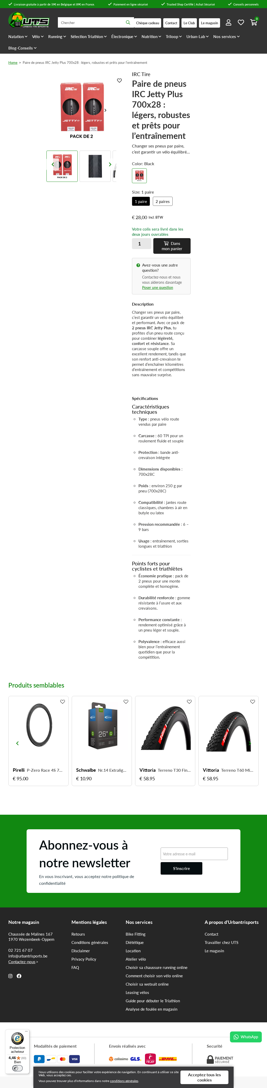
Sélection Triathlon (87, 36)
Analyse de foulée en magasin (151, 1009)
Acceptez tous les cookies (204, 1077)
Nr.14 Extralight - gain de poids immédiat (113, 770)
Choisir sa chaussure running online (156, 967)
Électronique (122, 36)
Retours (78, 934)
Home (12, 62)
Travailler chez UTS (221, 942)
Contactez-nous (21, 961)
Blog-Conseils (20, 48)
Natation (16, 36)
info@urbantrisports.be (27, 956)
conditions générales (124, 1081)
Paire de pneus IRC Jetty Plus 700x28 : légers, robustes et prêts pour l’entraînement (85, 62)
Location (133, 950)
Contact (211, 934)
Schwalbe (86, 769)
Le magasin (214, 950)
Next (107, 110)
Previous (52, 164)
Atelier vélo (136, 959)
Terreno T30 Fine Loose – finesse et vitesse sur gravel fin (174, 770)
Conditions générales (89, 942)
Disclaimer (80, 950)
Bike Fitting (135, 934)
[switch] (17, 1068)
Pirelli (19, 769)
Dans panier (172, 245)
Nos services (224, 36)
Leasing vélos (137, 992)
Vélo (36, 36)
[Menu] (26, 1032)
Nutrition (149, 36)
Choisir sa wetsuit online (147, 984)
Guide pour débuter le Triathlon (153, 1000)
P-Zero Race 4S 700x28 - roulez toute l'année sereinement (45, 770)
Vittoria (147, 769)
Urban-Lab (195, 36)
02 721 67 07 (20, 950)
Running (55, 36)
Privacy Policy (83, 959)
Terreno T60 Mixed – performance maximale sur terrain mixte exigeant (237, 770)
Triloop (172, 36)
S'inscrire (181, 868)
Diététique (135, 942)
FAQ (75, 967)
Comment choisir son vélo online (154, 975)
